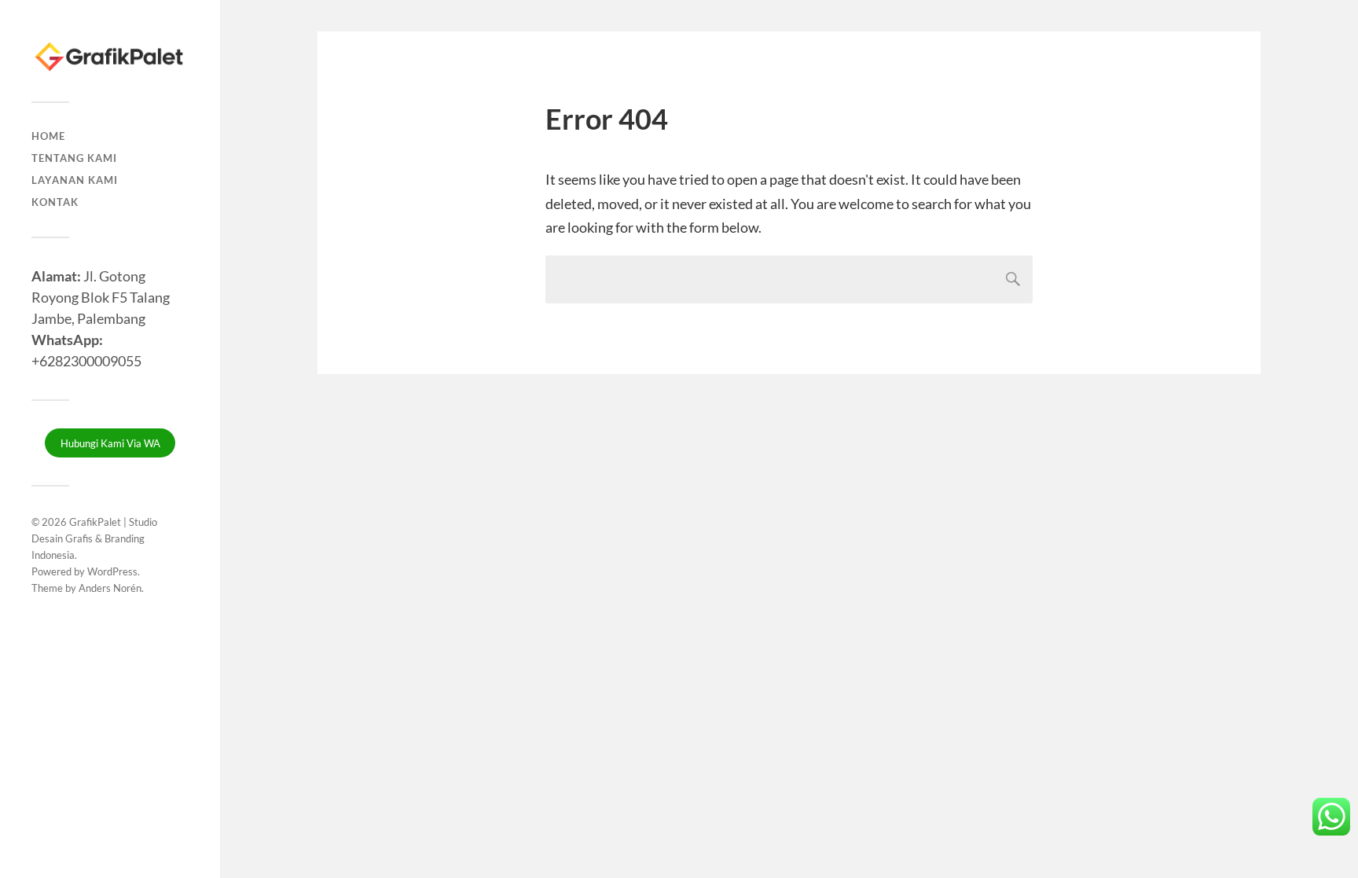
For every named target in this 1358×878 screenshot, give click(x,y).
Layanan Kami (74, 180)
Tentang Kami (74, 158)
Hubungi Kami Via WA (110, 443)
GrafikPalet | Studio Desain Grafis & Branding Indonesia (94, 538)
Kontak (55, 202)
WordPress (112, 571)
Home (48, 136)
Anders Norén (110, 588)
